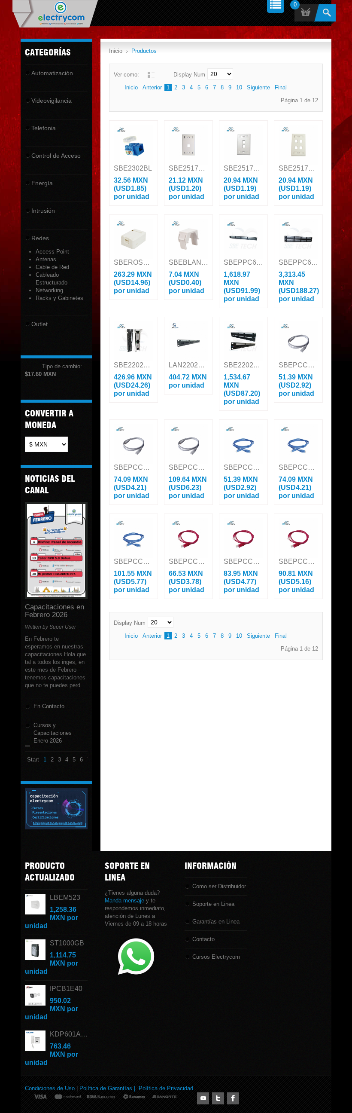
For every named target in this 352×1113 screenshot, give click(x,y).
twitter (218, 1098)
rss (203, 1098)
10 (239, 87)
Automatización (52, 73)
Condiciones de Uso (50, 1088)
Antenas (46, 259)
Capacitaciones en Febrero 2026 (54, 611)
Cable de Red (52, 267)
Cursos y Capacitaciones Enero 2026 (52, 733)
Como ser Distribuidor (219, 886)
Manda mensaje (124, 900)
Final (281, 87)
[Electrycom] (55, 14)
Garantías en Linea (216, 921)
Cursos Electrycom (216, 957)
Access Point (52, 251)
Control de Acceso (56, 155)
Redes (40, 238)
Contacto (203, 939)
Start (33, 759)
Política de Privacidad (166, 1088)
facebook (233, 1098)
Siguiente (258, 87)
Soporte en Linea (213, 904)
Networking (49, 290)
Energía (42, 183)
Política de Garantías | (109, 1088)
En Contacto (48, 706)
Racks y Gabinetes (59, 298)
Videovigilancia (51, 100)
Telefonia (43, 128)
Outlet (39, 324)
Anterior (152, 87)
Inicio (115, 51)
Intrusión (43, 210)
